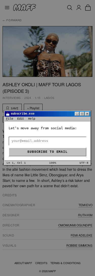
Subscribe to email (47, 152)
